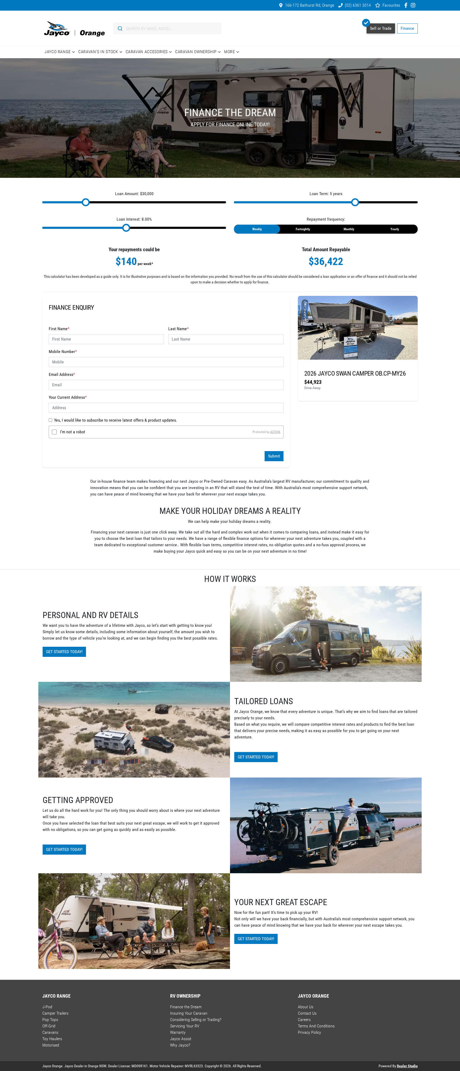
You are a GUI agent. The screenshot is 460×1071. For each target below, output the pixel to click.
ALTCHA (275, 432)
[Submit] (119, 28)
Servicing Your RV (184, 1025)
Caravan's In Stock (98, 51)
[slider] (86, 202)
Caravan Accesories (147, 51)
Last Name (178, 328)
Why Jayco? (180, 1045)
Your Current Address (68, 397)
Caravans (50, 1032)
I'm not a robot (72, 431)
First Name (59, 328)
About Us (305, 1006)
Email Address (62, 374)
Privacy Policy (309, 1032)
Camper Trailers (55, 1013)
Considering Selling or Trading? (195, 1019)
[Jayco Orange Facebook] (406, 5)
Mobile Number (63, 351)
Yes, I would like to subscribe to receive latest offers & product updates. (115, 420)
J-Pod (47, 1006)
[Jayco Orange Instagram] (414, 5)
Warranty (178, 1032)
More (229, 51)
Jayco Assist (180, 1038)
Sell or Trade (381, 28)
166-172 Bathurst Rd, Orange (309, 5)
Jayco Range (57, 51)
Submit (274, 456)
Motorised (50, 1045)
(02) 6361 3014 (358, 5)
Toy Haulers (52, 1038)
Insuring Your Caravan (188, 1013)
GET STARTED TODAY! (64, 651)
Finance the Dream (186, 1006)
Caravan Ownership (196, 51)
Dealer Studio (407, 1066)
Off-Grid (48, 1025)
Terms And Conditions (316, 1025)
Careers (304, 1019)
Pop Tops (50, 1019)
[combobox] (167, 28)
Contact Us (307, 1013)
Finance (407, 28)
